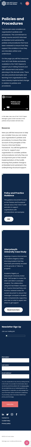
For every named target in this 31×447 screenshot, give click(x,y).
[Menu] (26, 442)
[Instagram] (12, 414)
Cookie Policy (6, 421)
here (12, 397)
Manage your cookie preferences (12, 441)
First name (6, 357)
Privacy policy (6, 423)
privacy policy (25, 386)
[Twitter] (7, 414)
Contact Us (5, 418)
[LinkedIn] (3, 414)
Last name (5, 365)
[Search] (21, 3)
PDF (8, 219)
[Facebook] (16, 414)
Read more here (13, 310)
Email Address (7, 373)
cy (27, 3)
